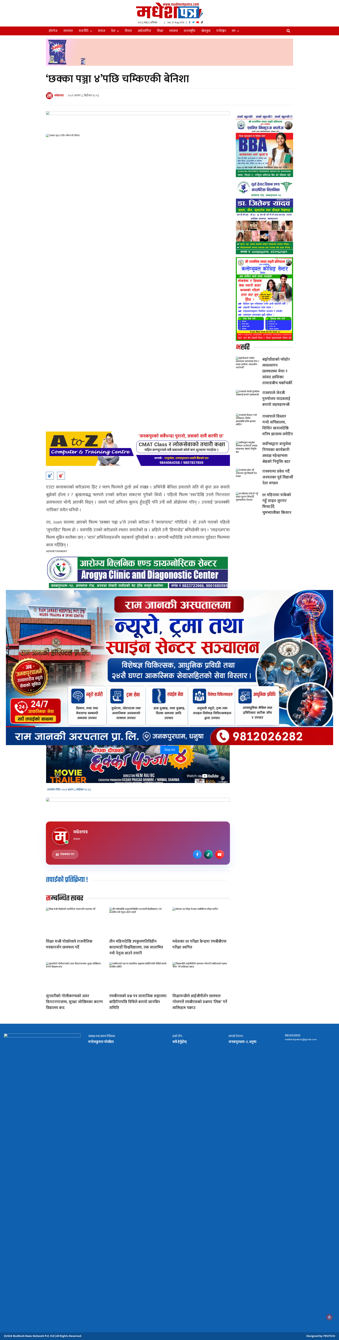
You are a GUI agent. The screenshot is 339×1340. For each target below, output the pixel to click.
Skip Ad (169, 749)
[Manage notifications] (329, 1317)
